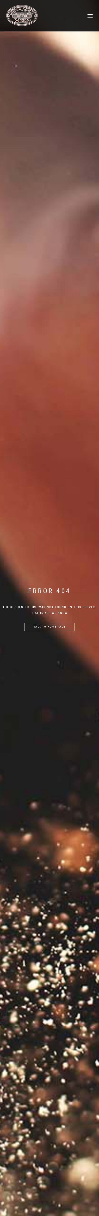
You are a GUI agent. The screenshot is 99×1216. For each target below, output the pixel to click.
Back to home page (49, 626)
